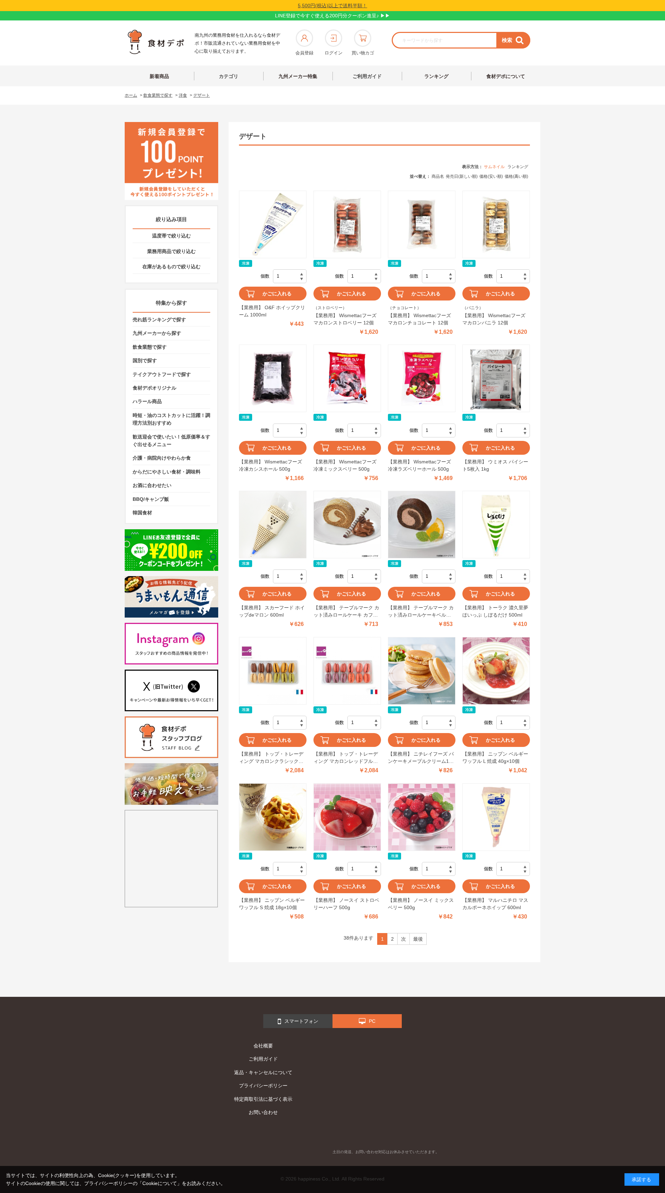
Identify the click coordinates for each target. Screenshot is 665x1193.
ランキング (436, 76)
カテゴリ (228, 76)
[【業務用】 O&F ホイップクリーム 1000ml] (273, 224)
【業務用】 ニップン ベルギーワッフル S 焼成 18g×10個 (272, 903)
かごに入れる (277, 293)
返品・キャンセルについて (263, 1072)
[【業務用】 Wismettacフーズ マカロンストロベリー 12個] (347, 224)
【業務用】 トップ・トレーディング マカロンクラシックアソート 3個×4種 (271, 758)
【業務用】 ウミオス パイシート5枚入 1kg (495, 465)
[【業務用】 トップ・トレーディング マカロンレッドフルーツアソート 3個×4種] (347, 671)
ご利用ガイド (367, 76)
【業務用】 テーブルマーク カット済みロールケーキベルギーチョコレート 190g (421, 612)
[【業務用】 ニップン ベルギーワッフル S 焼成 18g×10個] (273, 817)
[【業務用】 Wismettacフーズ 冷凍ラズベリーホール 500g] (421, 378)
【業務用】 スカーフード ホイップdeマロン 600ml (272, 611)
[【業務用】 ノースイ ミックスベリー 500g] (421, 817)
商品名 (438, 176)
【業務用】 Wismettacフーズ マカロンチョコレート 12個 (419, 319)
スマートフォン (301, 1021)
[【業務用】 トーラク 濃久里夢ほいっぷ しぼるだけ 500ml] (496, 524)
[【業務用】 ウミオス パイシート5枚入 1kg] (496, 378)
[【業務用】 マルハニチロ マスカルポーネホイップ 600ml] (496, 817)
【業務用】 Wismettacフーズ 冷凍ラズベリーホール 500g (419, 465)
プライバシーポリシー (263, 1085)
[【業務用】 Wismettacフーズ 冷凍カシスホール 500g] (273, 378)
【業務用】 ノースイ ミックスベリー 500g (421, 903)
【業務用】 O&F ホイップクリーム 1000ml (272, 311)
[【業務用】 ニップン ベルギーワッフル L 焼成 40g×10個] (496, 671)
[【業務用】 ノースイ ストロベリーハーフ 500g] (347, 817)
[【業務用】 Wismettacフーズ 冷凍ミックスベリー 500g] (347, 378)
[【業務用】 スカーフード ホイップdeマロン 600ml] (273, 524)
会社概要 (263, 1045)
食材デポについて (505, 76)
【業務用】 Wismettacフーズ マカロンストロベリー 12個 (344, 319)
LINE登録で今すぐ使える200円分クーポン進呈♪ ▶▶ (332, 15)
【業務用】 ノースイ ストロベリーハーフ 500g (346, 903)
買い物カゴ (363, 52)
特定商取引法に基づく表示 (263, 1099)
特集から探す (171, 303)
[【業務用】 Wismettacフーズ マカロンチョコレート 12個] (421, 224)
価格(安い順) (491, 176)
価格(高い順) (516, 176)
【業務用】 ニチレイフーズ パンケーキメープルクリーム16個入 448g (421, 758)
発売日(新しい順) (462, 176)
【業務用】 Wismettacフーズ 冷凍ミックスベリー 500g (344, 465)
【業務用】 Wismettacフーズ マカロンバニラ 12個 (493, 319)
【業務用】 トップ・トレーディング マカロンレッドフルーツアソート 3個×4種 (345, 758)
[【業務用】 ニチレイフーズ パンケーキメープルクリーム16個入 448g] (421, 671)
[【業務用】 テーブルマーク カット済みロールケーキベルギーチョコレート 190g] (421, 524)
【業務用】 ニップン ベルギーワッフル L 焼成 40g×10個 (495, 757)
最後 (418, 939)
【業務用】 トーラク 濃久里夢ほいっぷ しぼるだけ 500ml (495, 611)
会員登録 (304, 52)
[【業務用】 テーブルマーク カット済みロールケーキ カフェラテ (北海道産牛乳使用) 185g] (347, 524)
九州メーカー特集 (297, 76)
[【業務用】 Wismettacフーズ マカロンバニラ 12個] (496, 224)
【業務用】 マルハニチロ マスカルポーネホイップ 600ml (495, 903)
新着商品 (159, 76)
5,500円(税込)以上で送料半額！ (332, 5)
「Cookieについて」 (160, 1183)
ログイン (334, 52)
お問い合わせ (263, 1112)
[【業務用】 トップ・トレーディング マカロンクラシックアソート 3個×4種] (273, 671)
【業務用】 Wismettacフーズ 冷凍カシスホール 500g (270, 465)
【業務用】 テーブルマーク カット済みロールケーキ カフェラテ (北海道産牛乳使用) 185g (346, 612)
